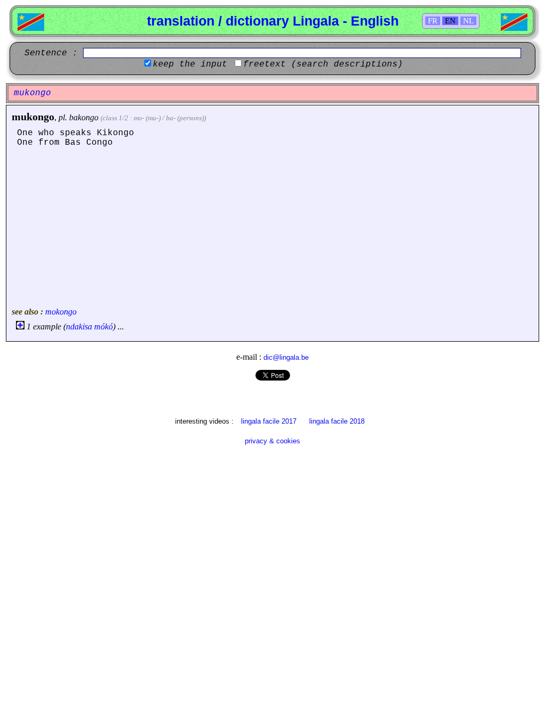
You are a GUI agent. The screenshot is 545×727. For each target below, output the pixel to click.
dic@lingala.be (286, 357)
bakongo (83, 117)
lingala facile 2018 (337, 421)
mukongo (33, 116)
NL (468, 20)
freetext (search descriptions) (323, 64)
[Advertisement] (272, 227)
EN (450, 20)
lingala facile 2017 (268, 421)
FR (432, 20)
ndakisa (79, 326)
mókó (103, 326)
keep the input (190, 64)
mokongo (61, 311)
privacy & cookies (272, 441)
